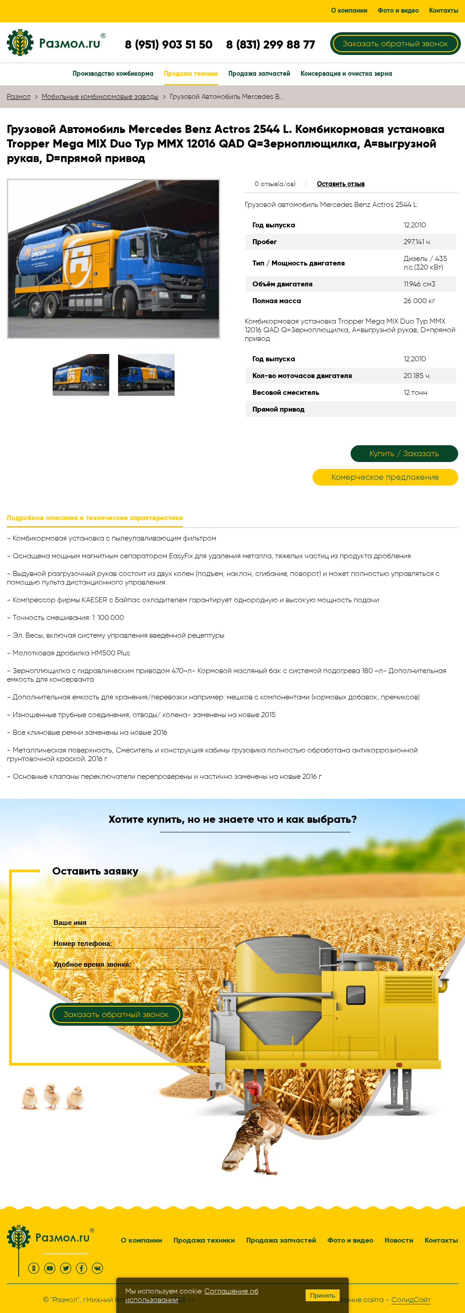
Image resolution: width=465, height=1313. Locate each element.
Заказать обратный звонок (395, 43)
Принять (322, 1295)
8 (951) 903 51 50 (169, 44)
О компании (141, 1240)
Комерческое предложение (385, 477)
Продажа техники (204, 1240)
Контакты (441, 1240)
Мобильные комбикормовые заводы (100, 97)
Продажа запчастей (281, 1240)
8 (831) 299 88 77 (270, 44)
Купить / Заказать (404, 453)
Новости (399, 1240)
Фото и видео (350, 1240)
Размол (18, 97)
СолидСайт (411, 1299)
